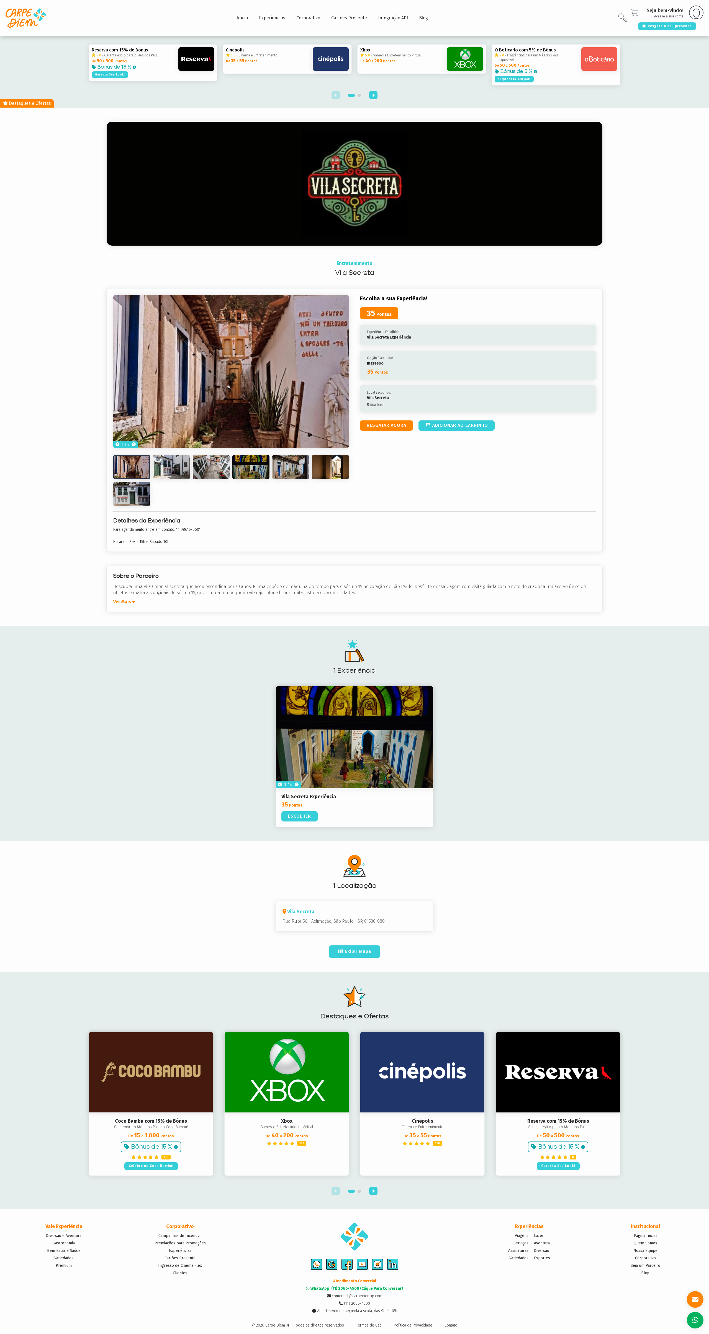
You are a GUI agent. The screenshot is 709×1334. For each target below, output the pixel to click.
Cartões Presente (180, 1258)
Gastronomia (64, 1243)
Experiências (180, 1250)
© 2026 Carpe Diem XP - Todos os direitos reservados (298, 1325)
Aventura (542, 1243)
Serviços (520, 1243)
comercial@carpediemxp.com (356, 1296)
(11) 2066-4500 (356, 1303)
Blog (645, 1273)
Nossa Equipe (645, 1250)
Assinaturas (518, 1250)
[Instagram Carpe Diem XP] (377, 1264)
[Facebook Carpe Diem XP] (347, 1264)
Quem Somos (645, 1243)
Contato (451, 1325)
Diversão (541, 1250)
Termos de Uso (369, 1325)
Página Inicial (645, 1235)
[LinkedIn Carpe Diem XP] (392, 1264)
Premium (64, 1265)
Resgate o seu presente (670, 26)
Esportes (542, 1258)
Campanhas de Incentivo (180, 1235)
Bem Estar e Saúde (64, 1250)
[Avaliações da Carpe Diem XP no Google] (331, 1264)
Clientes (180, 1273)
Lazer (539, 1235)
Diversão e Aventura (63, 1235)
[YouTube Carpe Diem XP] (362, 1264)
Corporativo (645, 1258)
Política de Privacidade (413, 1325)
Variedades (63, 1258)
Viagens (521, 1235)
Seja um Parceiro (645, 1265)
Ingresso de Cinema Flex (180, 1265)
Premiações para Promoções (180, 1243)
